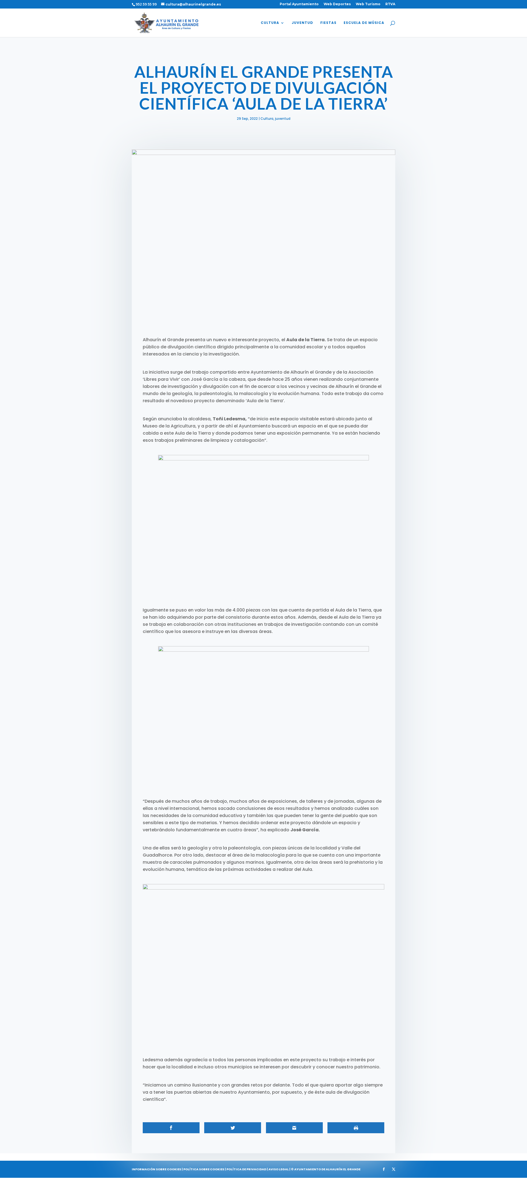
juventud (282, 118)
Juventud (302, 23)
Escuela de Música (364, 23)
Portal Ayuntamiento (299, 4)
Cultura (270, 23)
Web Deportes (337, 4)
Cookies (174, 1169)
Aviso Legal (278, 1169)
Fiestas (328, 23)
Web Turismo (368, 4)
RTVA (390, 4)
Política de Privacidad (246, 1169)
